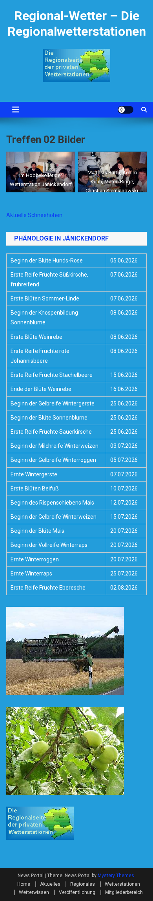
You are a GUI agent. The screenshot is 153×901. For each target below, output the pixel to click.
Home (23, 884)
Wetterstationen (122, 884)
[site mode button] (125, 110)
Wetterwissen (34, 892)
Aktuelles (50, 884)
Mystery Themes (116, 875)
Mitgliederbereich (124, 892)
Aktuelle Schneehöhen (34, 215)
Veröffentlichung (77, 892)
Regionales (82, 884)
